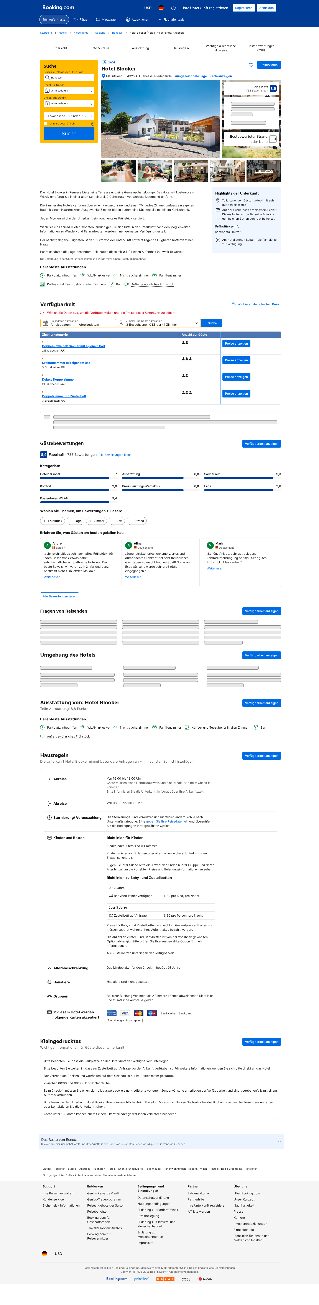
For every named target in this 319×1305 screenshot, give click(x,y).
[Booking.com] (58, 7)
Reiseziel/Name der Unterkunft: (65, 72)
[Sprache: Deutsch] (161, 8)
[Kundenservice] (173, 8)
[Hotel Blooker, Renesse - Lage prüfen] (103, 76)
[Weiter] (276, 123)
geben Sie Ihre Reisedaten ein (167, 891)
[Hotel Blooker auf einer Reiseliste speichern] (251, 65)
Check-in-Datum (54, 85)
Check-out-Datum (55, 97)
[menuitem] (54, 19)
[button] (69, 116)
